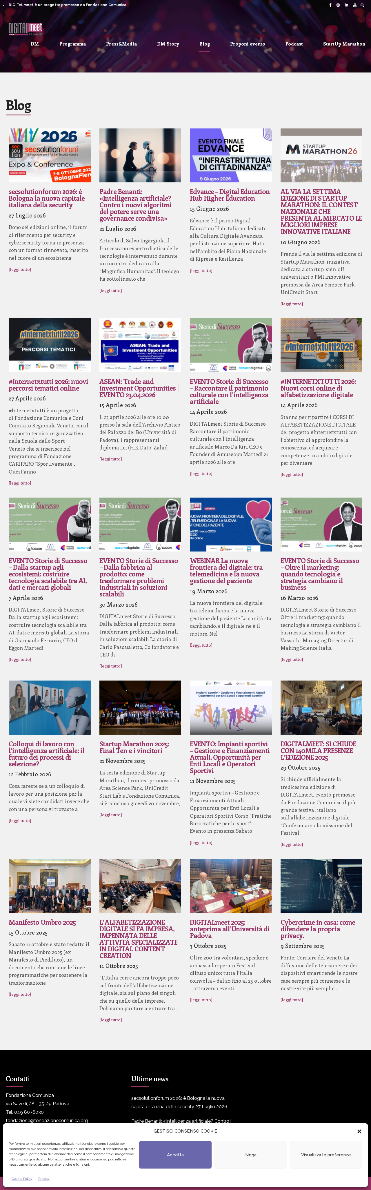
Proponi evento (247, 44)
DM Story (168, 44)
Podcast (294, 44)
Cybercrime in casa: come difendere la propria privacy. (318, 928)
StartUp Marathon (344, 44)
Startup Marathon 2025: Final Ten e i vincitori (134, 747)
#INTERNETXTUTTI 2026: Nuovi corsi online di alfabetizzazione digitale (318, 388)
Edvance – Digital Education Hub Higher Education (230, 194)
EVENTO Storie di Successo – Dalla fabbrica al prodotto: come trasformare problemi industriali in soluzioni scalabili (138, 577)
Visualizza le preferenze (326, 1155)
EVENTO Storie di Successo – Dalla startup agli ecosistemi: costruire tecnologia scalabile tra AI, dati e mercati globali (48, 574)
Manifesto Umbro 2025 (42, 921)
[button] (359, 1131)
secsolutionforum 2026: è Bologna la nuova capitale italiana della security (47, 198)
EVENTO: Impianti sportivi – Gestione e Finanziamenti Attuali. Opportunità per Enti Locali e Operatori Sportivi (230, 757)
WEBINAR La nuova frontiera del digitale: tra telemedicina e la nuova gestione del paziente (226, 570)
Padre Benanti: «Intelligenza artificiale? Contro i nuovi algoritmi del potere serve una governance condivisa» (135, 204)
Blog (204, 44)
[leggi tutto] (20, 269)
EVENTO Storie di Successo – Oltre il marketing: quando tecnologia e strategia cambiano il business (320, 574)
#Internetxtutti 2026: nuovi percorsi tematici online (48, 384)
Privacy (44, 1179)
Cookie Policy (22, 1179)
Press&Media (121, 44)
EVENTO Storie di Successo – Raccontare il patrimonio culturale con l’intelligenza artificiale (229, 391)
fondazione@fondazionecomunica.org (47, 1120)
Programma (72, 44)
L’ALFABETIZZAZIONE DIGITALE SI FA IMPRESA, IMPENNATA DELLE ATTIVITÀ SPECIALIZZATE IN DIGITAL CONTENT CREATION (138, 938)
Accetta (175, 1155)
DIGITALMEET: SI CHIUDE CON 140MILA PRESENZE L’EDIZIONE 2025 (318, 750)
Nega (251, 1155)
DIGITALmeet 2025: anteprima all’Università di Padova (230, 928)
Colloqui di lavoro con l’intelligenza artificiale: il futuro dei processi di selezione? (46, 753)
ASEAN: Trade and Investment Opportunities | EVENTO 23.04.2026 (139, 388)
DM (35, 44)
